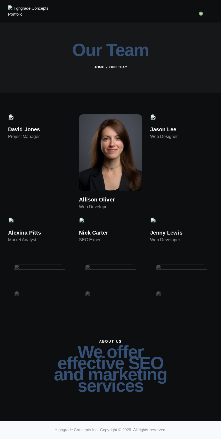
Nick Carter (93, 233)
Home (99, 67)
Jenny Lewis (166, 233)
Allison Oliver (97, 200)
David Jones (24, 129)
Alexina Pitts (24, 233)
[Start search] (209, 12)
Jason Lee (163, 129)
